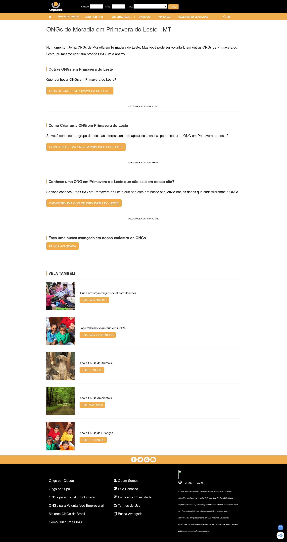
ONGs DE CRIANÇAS (93, 440)
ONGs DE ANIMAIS (92, 370)
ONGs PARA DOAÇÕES (94, 300)
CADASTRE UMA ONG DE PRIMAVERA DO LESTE (84, 203)
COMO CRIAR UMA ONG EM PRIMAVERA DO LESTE (86, 147)
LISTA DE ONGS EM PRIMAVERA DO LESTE (80, 91)
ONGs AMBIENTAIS (92, 405)
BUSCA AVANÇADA (62, 246)
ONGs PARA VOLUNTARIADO (97, 335)
